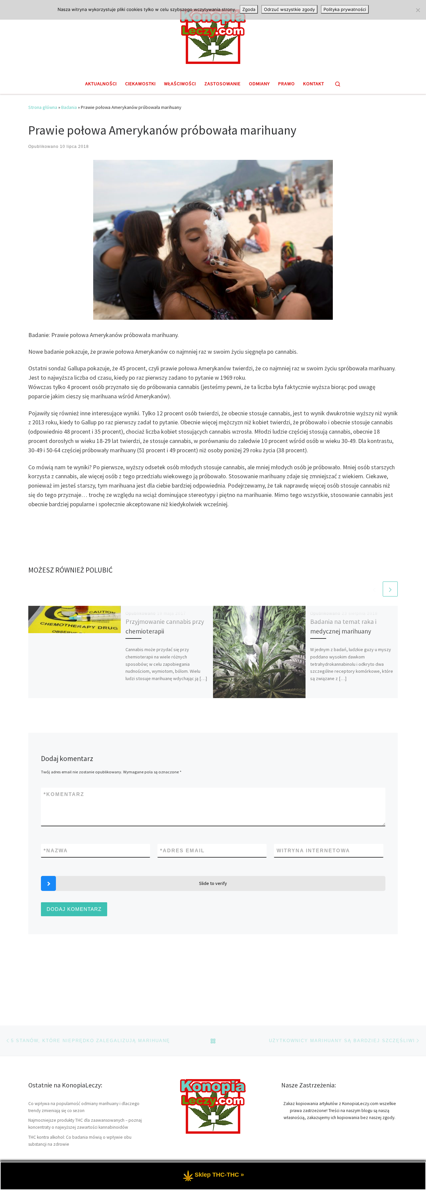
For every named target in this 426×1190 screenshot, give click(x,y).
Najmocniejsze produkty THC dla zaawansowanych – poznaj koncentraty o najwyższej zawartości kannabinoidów (85, 1123)
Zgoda (248, 9)
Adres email (182, 850)
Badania (69, 107)
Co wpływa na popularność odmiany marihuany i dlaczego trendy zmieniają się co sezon (83, 1107)
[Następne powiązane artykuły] (390, 589)
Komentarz (64, 794)
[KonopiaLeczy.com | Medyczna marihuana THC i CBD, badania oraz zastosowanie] (213, 36)
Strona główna (42, 107)
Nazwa (56, 850)
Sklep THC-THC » (219, 1175)
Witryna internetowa (313, 850)
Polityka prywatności (344, 9)
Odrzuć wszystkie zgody (289, 9)
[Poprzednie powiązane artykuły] (374, 589)
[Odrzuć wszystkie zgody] (417, 10)
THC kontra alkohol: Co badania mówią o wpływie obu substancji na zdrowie (79, 1140)
